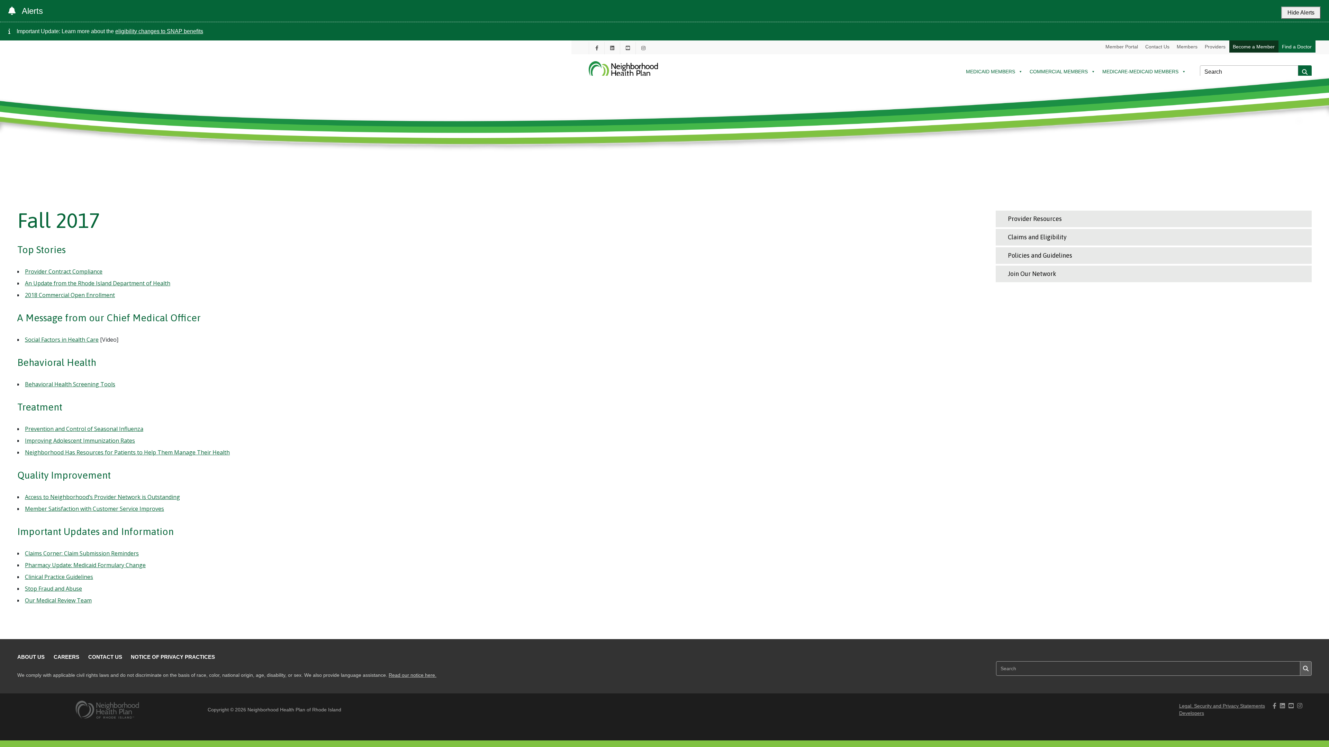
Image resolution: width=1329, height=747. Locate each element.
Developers (1191, 713)
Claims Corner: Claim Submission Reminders (82, 553)
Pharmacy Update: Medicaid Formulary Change (85, 565)
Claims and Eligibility (1037, 237)
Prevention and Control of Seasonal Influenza (84, 429)
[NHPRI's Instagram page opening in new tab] (643, 48)
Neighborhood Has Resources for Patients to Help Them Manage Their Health (127, 452)
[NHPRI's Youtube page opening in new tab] (627, 48)
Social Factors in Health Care (62, 339)
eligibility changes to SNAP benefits (159, 31)
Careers (66, 657)
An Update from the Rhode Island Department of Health (97, 283)
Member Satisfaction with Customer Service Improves (94, 509)
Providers (1215, 46)
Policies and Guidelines (1040, 255)
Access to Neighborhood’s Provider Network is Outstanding (102, 497)
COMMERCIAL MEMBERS (1059, 71)
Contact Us (1157, 46)
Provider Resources (1035, 218)
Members (1187, 46)
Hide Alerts (1300, 13)
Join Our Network (1032, 273)
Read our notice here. (412, 675)
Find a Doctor (1297, 46)
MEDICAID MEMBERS (990, 71)
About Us (31, 657)
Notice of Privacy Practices (173, 657)
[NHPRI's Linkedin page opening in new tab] (612, 48)
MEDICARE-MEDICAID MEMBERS (1140, 71)
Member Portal (1121, 46)
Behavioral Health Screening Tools (70, 384)
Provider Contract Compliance (63, 271)
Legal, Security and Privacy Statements (1222, 706)
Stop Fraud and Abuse (53, 588)
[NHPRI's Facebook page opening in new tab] (596, 48)
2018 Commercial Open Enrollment (70, 295)
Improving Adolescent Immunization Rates (80, 440)
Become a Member (1254, 46)
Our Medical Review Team (58, 600)
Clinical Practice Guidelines (59, 577)
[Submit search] (1305, 72)
